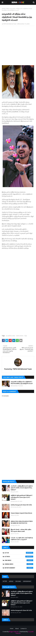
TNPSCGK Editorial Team (10, 24)
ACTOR (16, 553)
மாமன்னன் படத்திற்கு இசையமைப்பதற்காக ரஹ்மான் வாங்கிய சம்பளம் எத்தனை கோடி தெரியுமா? (22, 487)
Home (3, 8)
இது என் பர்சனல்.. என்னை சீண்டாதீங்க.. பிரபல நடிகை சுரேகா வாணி (21, 530)
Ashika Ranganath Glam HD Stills (21, 505)
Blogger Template (14, 631)
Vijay (7, 8)
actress (16, 556)
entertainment (16, 568)
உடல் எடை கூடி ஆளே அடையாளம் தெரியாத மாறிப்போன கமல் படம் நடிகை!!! (22, 538)
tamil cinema (19, 336)
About (17, 628)
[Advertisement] (18, 46)
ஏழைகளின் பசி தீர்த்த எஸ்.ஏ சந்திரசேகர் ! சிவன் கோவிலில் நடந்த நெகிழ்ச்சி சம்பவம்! (22, 382)
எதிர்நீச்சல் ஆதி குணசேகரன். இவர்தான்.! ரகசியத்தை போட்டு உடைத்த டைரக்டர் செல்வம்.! (21, 497)
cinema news (16, 564)
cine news (16, 560)
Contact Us (23, 628)
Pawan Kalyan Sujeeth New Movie (21, 513)
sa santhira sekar (10, 336)
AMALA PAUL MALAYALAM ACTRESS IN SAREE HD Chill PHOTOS (22, 522)
